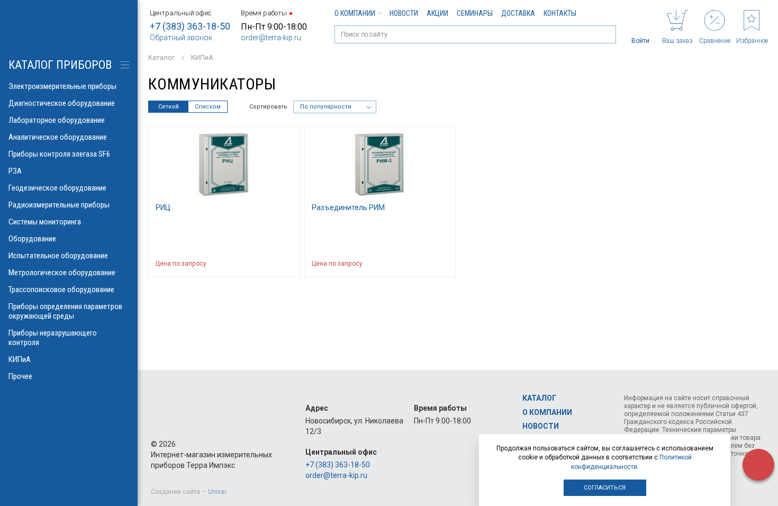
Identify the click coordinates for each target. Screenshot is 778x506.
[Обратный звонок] (758, 465)
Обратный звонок (181, 37)
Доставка (518, 13)
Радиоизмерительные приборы (59, 205)
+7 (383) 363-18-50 (190, 26)
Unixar (217, 491)
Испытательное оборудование (58, 255)
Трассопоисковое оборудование (61, 289)
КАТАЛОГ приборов (60, 64)
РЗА (15, 171)
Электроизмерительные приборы (62, 86)
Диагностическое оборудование (61, 103)
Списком (208, 106)
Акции (437, 13)
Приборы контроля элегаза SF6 (59, 154)
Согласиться (605, 487)
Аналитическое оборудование (57, 137)
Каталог (539, 398)
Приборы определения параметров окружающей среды (65, 311)
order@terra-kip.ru (271, 37)
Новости (404, 13)
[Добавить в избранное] (287, 263)
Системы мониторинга (44, 222)
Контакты (560, 13)
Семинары (475, 13)
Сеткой (168, 106)
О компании (354, 13)
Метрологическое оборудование (61, 272)
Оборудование (32, 238)
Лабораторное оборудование (56, 120)
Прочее (20, 376)
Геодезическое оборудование (57, 188)
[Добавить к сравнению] (266, 263)
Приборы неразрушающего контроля (52, 337)
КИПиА (19, 359)
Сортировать (268, 106)
